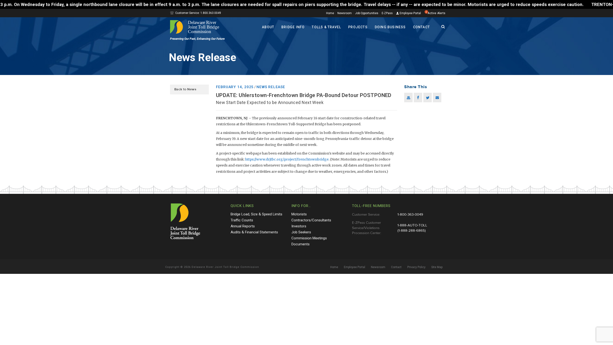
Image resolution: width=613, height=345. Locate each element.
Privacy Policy (416, 267)
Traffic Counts (242, 220)
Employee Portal (410, 13)
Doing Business (390, 27)
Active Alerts (436, 13)
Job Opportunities (366, 13)
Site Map (437, 267)
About (268, 27)
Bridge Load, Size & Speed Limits (256, 214)
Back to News (185, 89)
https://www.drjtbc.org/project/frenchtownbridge (287, 159)
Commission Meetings (309, 238)
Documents (300, 244)
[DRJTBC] (196, 26)
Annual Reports (243, 226)
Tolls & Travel (326, 27)
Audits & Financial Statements (254, 232)
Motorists (299, 214)
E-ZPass (387, 13)
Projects (358, 27)
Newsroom (344, 13)
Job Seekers (301, 232)
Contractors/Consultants (311, 220)
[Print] (408, 97)
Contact (421, 27)
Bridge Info (293, 27)
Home (330, 13)
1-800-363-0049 (410, 214)
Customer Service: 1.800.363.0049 (198, 13)
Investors (298, 226)
